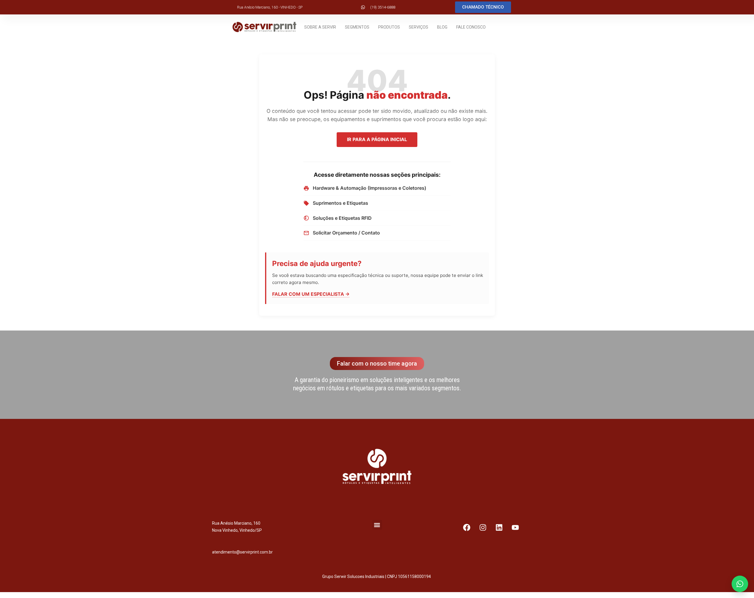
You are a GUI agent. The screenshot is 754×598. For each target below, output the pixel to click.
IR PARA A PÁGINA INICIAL (377, 139)
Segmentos (357, 27)
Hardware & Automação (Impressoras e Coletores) (369, 188)
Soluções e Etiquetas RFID (342, 218)
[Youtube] (515, 527)
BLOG (442, 27)
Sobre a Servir (320, 27)
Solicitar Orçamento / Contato (346, 233)
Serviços (418, 27)
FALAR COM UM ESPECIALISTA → (311, 294)
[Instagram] (482, 527)
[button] (377, 525)
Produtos (389, 27)
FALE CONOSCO (471, 27)
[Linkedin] (499, 527)
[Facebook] (466, 527)
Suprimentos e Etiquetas (340, 203)
